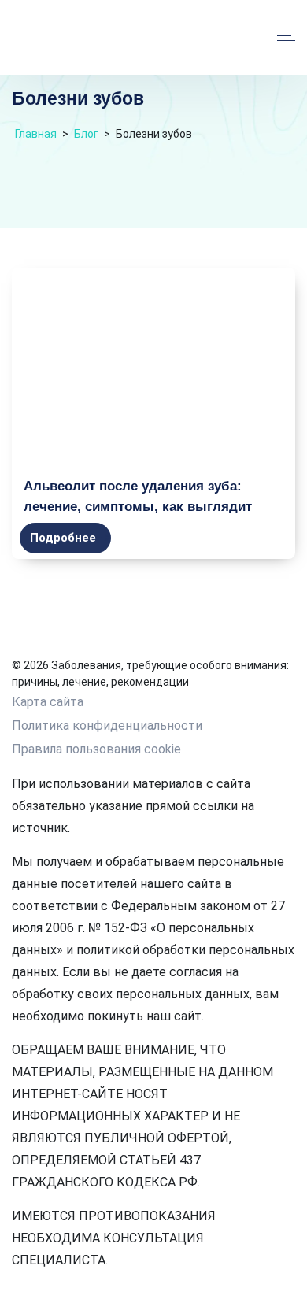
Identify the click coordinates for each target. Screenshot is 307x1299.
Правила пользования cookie (96, 749)
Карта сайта (47, 701)
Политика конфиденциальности (107, 725)
